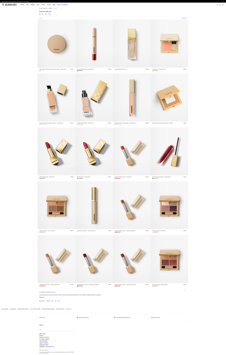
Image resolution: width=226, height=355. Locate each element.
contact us (42, 353)
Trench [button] (43, 4)
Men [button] (27, 4)
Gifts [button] (38, 4)
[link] (43, 8)
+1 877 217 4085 (71, 352)
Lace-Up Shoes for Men (35, 309)
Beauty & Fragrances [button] (62, 4)
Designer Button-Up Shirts (23, 309)
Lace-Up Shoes (12, 309)
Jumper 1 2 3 (68, 309)
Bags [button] (54, 4)
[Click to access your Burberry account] (220, 4)
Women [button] (22, 4)
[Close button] (223, 1)
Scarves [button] (49, 4)
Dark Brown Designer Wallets (48, 309)
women (53, 292)
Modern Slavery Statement (43, 350)
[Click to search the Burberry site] (217, 4)
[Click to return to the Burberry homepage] (11, 5)
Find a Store (42, 333)
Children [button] (32, 4)
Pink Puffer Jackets (60, 309)
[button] (27, 1)
